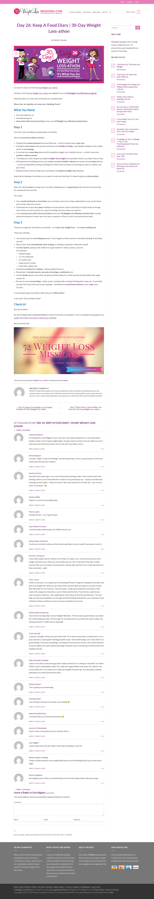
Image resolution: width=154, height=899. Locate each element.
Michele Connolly (60, 40)
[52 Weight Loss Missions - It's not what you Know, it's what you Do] (40, 11)
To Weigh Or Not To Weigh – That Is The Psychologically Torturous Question (128, 142)
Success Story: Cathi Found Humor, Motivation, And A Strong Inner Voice (128, 109)
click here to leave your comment (42, 318)
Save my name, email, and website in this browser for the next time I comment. (43, 835)
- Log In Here (90, 887)
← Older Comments (22, 430)
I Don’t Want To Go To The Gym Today (127, 120)
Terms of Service (112, 890)
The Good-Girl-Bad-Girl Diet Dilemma (127, 75)
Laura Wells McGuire (37, 526)
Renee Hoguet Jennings (38, 757)
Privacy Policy (99, 890)
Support (129, 2)
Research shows (22, 170)
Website (77, 820)
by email (95, 315)
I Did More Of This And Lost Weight (128, 65)
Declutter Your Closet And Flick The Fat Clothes (127, 130)
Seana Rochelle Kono (37, 713)
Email (46, 820)
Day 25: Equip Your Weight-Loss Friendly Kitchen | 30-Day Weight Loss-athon (34, 408)
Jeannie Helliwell (36, 434)
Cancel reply (50, 793)
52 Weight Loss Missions (23, 890)
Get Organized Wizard (58, 890)
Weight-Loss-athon (40, 380)
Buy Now (87, 12)
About (105, 12)
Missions (96, 12)
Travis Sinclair (34, 633)
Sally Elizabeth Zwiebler (39, 660)
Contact (68, 887)
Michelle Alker (35, 699)
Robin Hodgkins (35, 775)
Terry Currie (34, 579)
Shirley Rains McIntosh (38, 541)
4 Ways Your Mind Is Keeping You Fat (125, 98)
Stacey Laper (34, 511)
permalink (64, 380)
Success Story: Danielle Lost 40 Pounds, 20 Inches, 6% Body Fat (128, 166)
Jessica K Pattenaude (37, 728)
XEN (111, 892)
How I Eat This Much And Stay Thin (127, 155)
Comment (17, 802)
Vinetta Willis (34, 497)
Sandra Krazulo (35, 473)
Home (16, 887)
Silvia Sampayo (35, 455)
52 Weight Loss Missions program (81, 93)
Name (16, 820)
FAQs (122, 2)
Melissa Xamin (35, 684)
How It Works (75, 12)
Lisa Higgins (34, 743)
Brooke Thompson (36, 556)
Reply (102, 449)
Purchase (41, 887)
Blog (56, 887)
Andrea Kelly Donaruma (38, 612)
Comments (121, 70)
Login (137, 2)
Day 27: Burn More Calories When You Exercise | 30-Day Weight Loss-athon (85, 408)
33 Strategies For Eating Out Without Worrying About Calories (128, 86)
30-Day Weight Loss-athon (46, 87)
